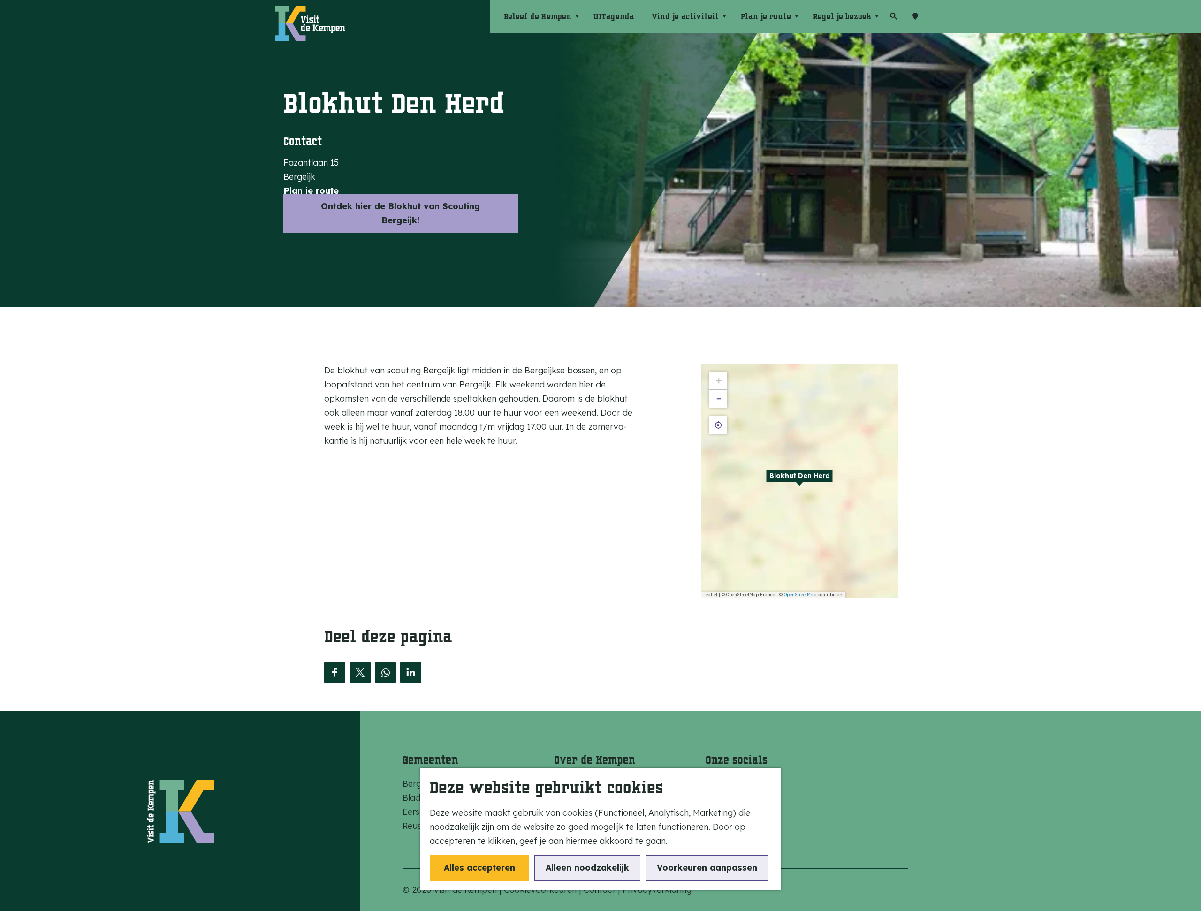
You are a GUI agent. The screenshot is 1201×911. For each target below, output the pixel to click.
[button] (799, 480)
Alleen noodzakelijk (587, 867)
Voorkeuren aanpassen (707, 867)
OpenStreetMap (800, 594)
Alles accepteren (479, 867)
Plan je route (311, 190)
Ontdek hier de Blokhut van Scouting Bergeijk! (400, 213)
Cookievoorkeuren (540, 889)
